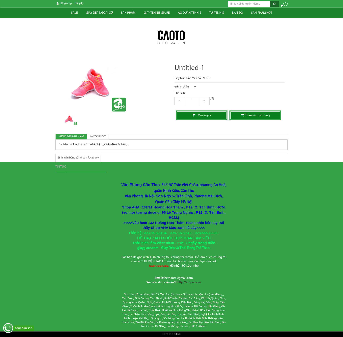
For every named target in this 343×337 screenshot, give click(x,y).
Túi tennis (216, 12)
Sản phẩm (128, 12)
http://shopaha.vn (189, 282)
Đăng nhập (66, 3)
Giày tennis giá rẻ (157, 12)
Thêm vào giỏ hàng (257, 115)
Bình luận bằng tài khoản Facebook (78, 157)
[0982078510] (8, 328)
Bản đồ (237, 12)
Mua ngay (203, 115)
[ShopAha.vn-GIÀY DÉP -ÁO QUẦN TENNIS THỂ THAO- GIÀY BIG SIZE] (171, 38)
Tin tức (60, 166)
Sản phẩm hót (261, 12)
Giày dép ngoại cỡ (99, 12)
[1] (191, 101)
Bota (178, 334)
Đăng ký (79, 3)
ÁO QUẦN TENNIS (189, 12)
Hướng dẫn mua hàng (71, 136)
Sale (74, 12)
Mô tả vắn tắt (98, 136)
